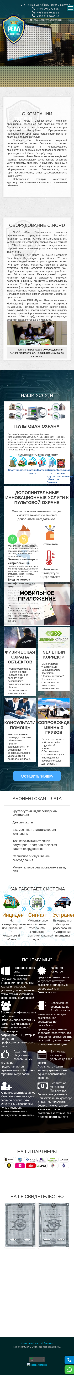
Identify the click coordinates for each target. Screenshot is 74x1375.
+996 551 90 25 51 (48, 12)
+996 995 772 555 (48, 8)
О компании (27, 1343)
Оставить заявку (37, 775)
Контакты (48, 1343)
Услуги (38, 1343)
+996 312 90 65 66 (48, 16)
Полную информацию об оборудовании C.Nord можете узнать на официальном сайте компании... (37, 352)
